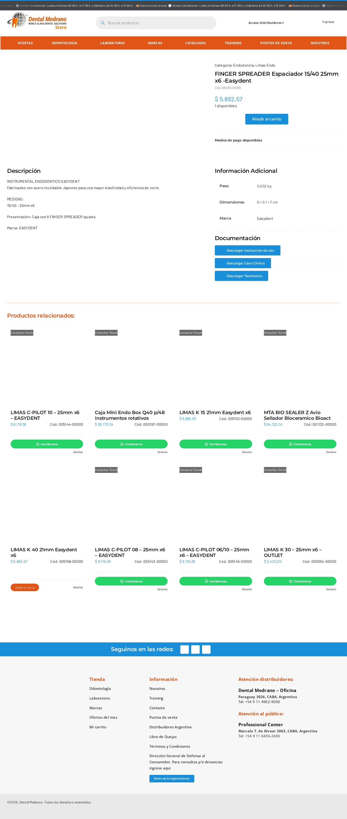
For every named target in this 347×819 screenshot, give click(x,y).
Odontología (100, 688)
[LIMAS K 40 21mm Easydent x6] (47, 502)
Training (156, 698)
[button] (277, 140)
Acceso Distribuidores (265, 23)
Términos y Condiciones (169, 746)
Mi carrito (97, 727)
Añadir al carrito (266, 119)
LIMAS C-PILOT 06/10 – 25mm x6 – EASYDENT (214, 552)
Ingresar (328, 22)
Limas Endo (265, 65)
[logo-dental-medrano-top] (37, 13)
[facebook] (184, 649)
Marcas (95, 707)
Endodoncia (243, 65)
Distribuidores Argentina (170, 727)
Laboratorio (99, 698)
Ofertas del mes (103, 717)
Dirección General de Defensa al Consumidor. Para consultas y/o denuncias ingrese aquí (186, 761)
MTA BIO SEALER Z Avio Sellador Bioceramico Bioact (297, 415)
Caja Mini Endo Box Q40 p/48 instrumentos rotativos (130, 415)
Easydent (265, 218)
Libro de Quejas (163, 736)
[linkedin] (206, 649)
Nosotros (157, 688)
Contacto (157, 707)
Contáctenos (49, 444)
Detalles (78, 452)
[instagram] (195, 649)
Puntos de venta (163, 717)
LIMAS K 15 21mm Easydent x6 (215, 412)
